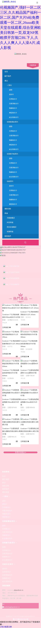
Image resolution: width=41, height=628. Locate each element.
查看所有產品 (19, 452)
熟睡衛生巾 (13, 108)
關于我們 (5, 479)
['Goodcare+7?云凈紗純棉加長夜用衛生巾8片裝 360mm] (29, 337)
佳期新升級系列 (12, 154)
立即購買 (5, 327)
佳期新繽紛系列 (12, 122)
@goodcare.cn (18, 590)
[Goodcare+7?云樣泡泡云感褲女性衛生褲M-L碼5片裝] (29, 424)
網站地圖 (5, 492)
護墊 (10, 90)
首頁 (4, 476)
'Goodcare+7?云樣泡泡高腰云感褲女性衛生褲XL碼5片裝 (11, 431)
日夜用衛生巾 (14, 103)
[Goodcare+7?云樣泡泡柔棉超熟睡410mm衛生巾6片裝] (29, 395)
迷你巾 (11, 94)
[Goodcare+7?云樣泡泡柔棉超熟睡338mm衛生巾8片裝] (11, 395)
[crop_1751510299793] (11, 284)
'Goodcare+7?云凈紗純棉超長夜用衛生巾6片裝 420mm (10, 373)
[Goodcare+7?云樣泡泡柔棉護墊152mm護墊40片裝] (29, 366)
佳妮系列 (10, 181)
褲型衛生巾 (13, 113)
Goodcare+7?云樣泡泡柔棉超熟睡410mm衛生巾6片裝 (29, 402)
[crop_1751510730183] (11, 272)
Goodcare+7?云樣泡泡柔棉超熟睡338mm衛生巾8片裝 (11, 402)
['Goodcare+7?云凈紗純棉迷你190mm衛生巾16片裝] (11, 311)
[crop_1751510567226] (11, 266)
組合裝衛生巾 (14, 117)
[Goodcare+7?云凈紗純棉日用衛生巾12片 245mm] (29, 308)
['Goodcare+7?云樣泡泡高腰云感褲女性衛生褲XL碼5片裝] (11, 424)
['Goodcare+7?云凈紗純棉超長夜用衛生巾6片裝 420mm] (11, 366)
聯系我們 (5, 489)
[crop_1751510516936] (11, 278)
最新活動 (5, 486)
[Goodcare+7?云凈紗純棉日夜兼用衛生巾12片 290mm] (11, 337)
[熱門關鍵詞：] (25, 242)
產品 (4, 482)
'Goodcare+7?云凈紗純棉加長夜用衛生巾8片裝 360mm (28, 343)
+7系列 (9, 85)
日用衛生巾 (13, 99)
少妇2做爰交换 (6, 627)
